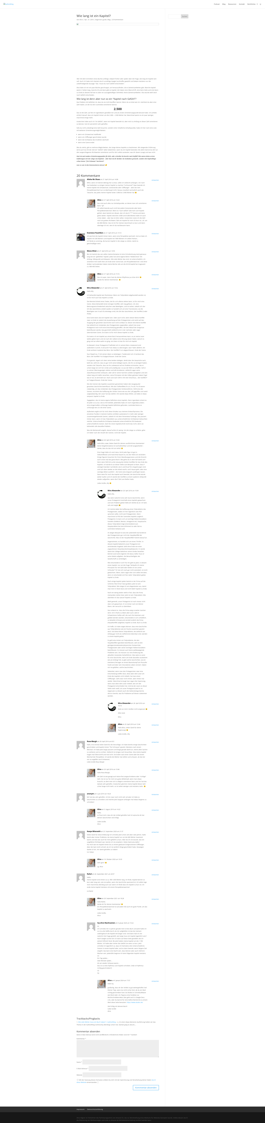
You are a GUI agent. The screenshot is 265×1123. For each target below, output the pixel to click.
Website (79, 1075)
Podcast (217, 4)
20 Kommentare (117, 20)
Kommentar (81, 1039)
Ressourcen (232, 4)
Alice (81, 20)
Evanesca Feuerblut (95, 233)
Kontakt (242, 4)
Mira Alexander (93, 288)
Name (79, 1062)
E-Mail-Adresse (82, 1069)
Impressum (80, 1109)
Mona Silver (92, 251)
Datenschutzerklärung (95, 1109)
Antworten (155, 180)
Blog (223, 4)
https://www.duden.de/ (135, 1002)
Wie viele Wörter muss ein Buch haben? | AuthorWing (97, 1022)
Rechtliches (251, 4)
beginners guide (101, 20)
